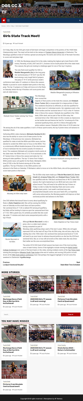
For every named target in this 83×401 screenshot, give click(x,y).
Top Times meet (74, 250)
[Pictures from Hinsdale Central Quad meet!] (68, 284)
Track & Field (6, 32)
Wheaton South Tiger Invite (29, 252)
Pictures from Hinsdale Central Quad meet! (67, 300)
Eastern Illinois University (55, 52)
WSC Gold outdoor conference (23, 255)
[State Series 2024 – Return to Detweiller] (68, 333)
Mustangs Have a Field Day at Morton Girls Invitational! (12, 301)
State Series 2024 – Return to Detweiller (66, 349)
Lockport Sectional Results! (13, 263)
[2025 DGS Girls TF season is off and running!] (41, 284)
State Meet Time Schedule (70, 263)
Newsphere (48, 399)
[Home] (4, 20)
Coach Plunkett (18, 43)
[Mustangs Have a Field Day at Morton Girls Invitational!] (14, 284)
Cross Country (62, 345)
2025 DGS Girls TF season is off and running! (41, 300)
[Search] (80, 20)
